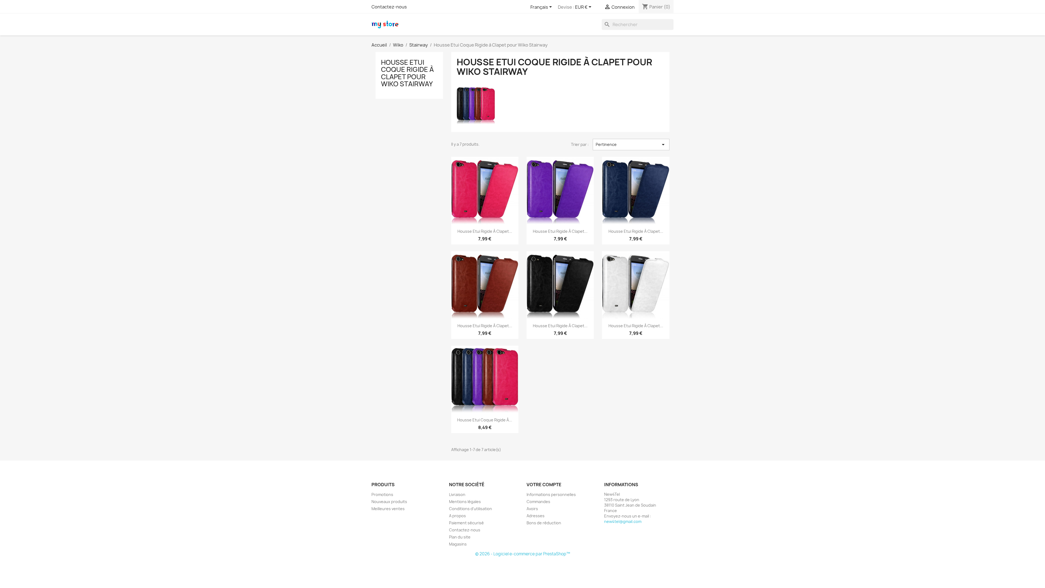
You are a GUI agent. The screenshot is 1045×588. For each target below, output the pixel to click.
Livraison (457, 494)
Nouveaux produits (389, 501)
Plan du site (460, 537)
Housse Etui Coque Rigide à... (484, 419)
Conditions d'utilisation (470, 508)
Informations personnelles (551, 494)
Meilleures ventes (388, 508)
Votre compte (544, 485)
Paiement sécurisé (466, 522)
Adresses (536, 515)
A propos (457, 515)
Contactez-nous (389, 7)
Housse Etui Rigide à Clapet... (484, 231)
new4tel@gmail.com (622, 521)
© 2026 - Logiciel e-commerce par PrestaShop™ (522, 554)
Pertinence (631, 144)
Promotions (382, 494)
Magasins (458, 544)
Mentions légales (465, 501)
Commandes (538, 501)
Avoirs (532, 508)
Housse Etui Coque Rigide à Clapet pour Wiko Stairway (407, 73)
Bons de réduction (544, 522)
